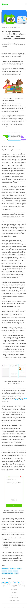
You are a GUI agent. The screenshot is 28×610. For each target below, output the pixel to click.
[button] (26, 4)
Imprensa (14, 592)
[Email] (22, 582)
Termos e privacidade (14, 600)
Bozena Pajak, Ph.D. (15, 27)
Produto (19, 568)
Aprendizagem (5, 568)
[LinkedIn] (3, 582)
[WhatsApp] (18, 582)
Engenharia (12, 568)
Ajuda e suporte (14, 597)
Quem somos (14, 589)
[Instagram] (4, 585)
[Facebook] (7, 582)
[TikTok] (12, 585)
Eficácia (16, 573)
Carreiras (14, 595)
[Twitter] (10, 582)
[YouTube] (15, 585)
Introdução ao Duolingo (7, 573)
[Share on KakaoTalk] (14, 582)
